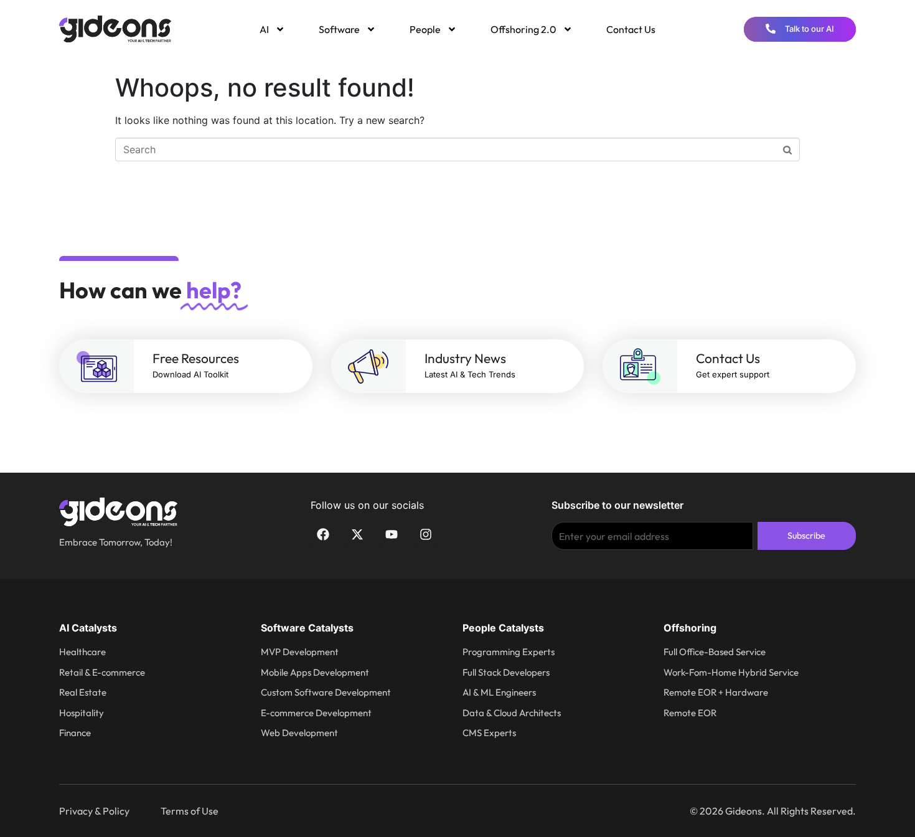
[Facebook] (323, 534)
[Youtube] (391, 534)
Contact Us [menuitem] (630, 29)
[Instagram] (425, 534)
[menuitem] (271, 29)
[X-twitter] (357, 534)
